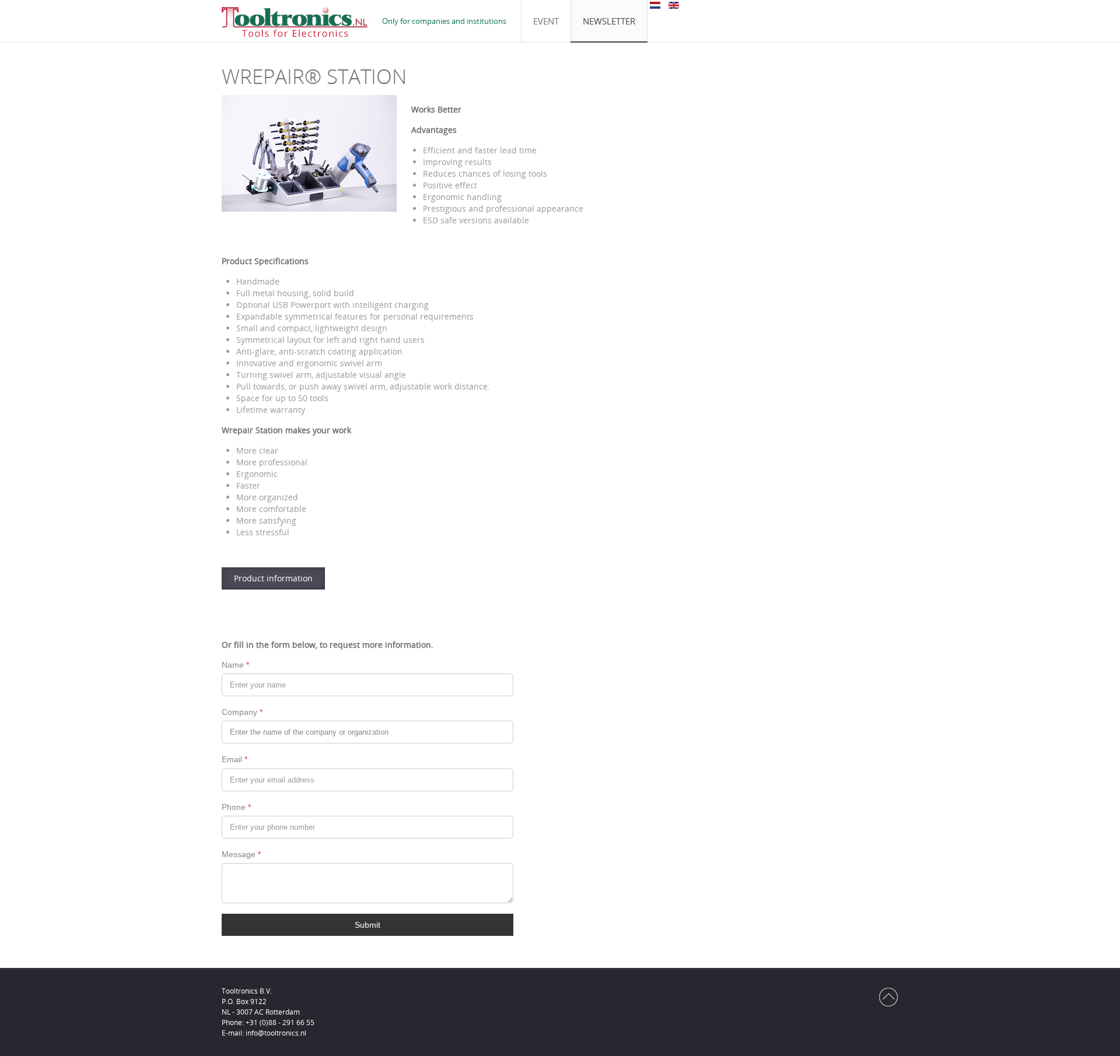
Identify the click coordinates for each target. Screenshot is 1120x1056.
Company (242, 712)
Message (241, 854)
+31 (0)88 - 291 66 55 (280, 1022)
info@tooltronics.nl (276, 1033)
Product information (273, 578)
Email (234, 759)
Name (235, 664)
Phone (236, 807)
